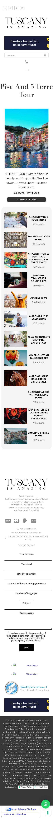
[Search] (45, 55)
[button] (45, 804)
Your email (26, 564)
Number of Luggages (26, 593)
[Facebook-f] (5, 8)
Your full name (26, 554)
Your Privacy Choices (23, 809)
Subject (26, 603)
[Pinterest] (16, 8)
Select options (28, 199)
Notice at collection (15, 814)
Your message (26, 613)
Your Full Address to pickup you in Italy (26, 583)
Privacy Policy (26, 787)
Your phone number (26, 573)
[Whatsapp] (22, 8)
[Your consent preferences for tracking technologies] (48, 813)
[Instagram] (11, 8)
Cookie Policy (41, 787)
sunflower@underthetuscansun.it (35, 735)
